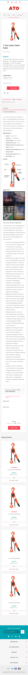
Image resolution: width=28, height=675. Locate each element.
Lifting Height (7, 75)
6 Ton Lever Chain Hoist (14, 602)
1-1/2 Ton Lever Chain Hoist (14, 469)
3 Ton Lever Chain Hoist (14, 558)
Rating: (14, 421)
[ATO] (4, 15)
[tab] (14, 108)
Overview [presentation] (5, 108)
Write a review (6, 51)
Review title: (6, 401)
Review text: (6, 407)
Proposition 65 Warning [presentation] (9, 111)
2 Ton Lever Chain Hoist (14, 514)
